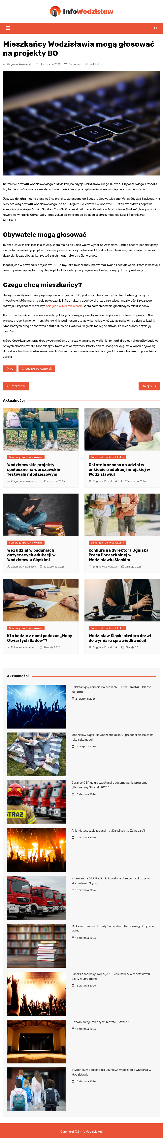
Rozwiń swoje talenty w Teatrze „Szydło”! (100, 1022)
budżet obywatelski (38, 369)
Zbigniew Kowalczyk (19, 64)
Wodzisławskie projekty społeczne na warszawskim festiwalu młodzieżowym (34, 469)
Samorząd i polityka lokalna (85, 64)
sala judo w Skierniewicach (64, 306)
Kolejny (147, 386)
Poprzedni (18, 386)
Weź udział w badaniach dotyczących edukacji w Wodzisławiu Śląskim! (31, 555)
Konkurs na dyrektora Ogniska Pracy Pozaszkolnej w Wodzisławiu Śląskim (118, 555)
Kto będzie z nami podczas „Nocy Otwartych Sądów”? (39, 638)
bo (12, 369)
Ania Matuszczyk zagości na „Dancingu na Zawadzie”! (108, 830)
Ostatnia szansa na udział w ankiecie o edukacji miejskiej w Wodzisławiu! (119, 469)
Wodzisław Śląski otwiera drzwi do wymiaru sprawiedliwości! (120, 638)
